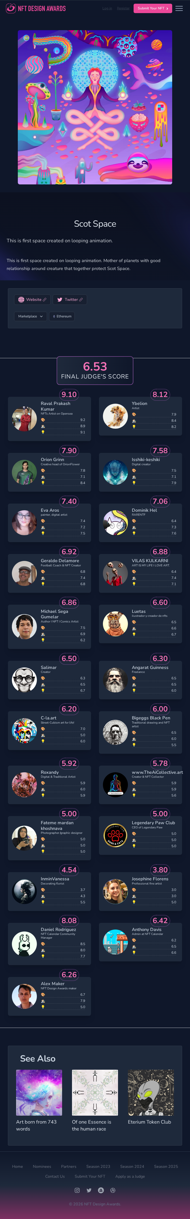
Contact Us (55, 1176)
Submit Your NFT (151, 8)
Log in (107, 8)
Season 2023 (98, 1166)
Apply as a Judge (130, 1176)
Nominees (42, 1166)
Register (123, 8)
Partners (68, 1166)
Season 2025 (166, 1166)
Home (17, 1166)
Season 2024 (132, 1166)
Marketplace (27, 316)
